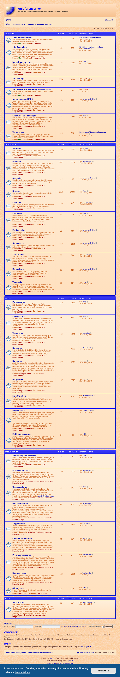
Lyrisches (16, 202)
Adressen (16, 148)
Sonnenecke (18, 243)
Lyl (84, 434)
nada (84, 213)
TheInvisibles (87, 410)
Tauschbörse (18, 254)
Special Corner (11, 452)
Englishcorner (18, 411)
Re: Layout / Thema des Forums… (92, 132)
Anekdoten (17, 178)
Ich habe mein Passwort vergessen (73, 626)
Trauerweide (87, 202)
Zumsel (85, 39)
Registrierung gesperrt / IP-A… (91, 37)
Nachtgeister (87, 161)
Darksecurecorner (20, 503)
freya (84, 282)
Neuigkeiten (10, 34)
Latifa (84, 588)
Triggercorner (18, 524)
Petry (84, 115)
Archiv (7, 598)
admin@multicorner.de (46, 496)
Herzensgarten (88, 396)
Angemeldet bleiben (95, 626)
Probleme (16, 161)
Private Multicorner (21, 470)
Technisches (18, 132)
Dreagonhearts (88, 602)
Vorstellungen (18, 78)
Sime (84, 62)
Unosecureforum (20, 487)
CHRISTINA (87, 348)
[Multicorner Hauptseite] (11, 10)
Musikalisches (18, 230)
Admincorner (18, 588)
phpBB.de (70, 660)
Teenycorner (18, 333)
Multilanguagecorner (21, 434)
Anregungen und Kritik (22, 99)
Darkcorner (17, 361)
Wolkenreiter (87, 503)
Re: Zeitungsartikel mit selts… (91, 47)
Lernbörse (17, 214)
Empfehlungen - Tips (21, 62)
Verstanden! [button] (104, 671)
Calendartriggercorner (22, 538)
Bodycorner (17, 379)
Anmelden (8, 623)
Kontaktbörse (18, 269)
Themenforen (10, 145)
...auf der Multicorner (21, 38)
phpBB (52, 658)
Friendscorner (18, 317)
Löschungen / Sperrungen (24, 116)
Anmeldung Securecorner (24, 456)
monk (84, 361)
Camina (85, 523)
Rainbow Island (19, 573)
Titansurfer (86, 49)
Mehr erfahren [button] (22, 672)
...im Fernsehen (19, 47)
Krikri (84, 455)
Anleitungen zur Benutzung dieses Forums (31, 90)
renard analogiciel (89, 99)
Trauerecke (17, 282)
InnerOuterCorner (20, 396)
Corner (8, 298)
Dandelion (86, 333)
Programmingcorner (21, 555)
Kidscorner (17, 348)
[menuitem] (8, 20)
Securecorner (18, 602)
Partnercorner (18, 302)
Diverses (16, 191)
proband (85, 148)
